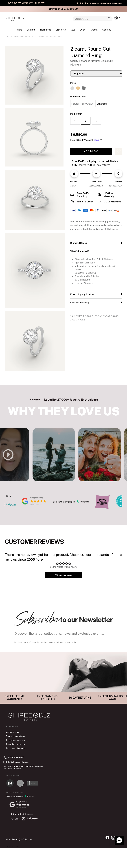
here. (40, 559)
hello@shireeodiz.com (18, 762)
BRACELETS (61, 29)
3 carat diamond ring (15, 744)
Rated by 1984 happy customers (106, 3)
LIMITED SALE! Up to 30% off (63, 9)
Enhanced (102, 103)
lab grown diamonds (15, 748)
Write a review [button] (63, 575)
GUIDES (83, 29)
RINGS (19, 29)
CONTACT (106, 29)
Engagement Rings (21, 36)
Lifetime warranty (80, 302)
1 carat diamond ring (15, 736)
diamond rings (12, 732)
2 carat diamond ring (15, 740)
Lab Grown (87, 103)
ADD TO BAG (91, 151)
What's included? (79, 251)
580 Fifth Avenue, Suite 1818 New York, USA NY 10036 (26, 767)
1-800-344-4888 (16, 757)
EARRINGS (31, 29)
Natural (75, 103)
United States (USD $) (16, 839)
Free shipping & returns (83, 294)
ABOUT (94, 29)
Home (7, 36)
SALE (72, 29)
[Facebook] (107, 838)
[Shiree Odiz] (15, 19)
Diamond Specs (78, 243)
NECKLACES (45, 29)
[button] (119, 840)
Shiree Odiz (14, 846)
